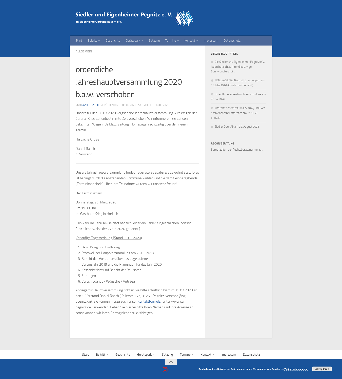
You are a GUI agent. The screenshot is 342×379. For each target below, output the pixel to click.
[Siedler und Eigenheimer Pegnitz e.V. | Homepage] (135, 18)
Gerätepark (133, 40)
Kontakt (189, 40)
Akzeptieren (322, 369)
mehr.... (258, 149)
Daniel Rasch (90, 105)
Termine (170, 40)
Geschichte (112, 40)
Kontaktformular (150, 301)
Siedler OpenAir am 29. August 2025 (237, 126)
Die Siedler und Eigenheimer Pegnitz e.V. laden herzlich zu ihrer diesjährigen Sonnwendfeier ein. (238, 66)
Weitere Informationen (296, 369)
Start (78, 40)
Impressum (211, 40)
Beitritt (92, 40)
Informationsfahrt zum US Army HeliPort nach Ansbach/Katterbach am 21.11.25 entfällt (238, 113)
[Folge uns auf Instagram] (165, 369)
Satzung (154, 40)
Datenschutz (232, 40)
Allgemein (84, 51)
